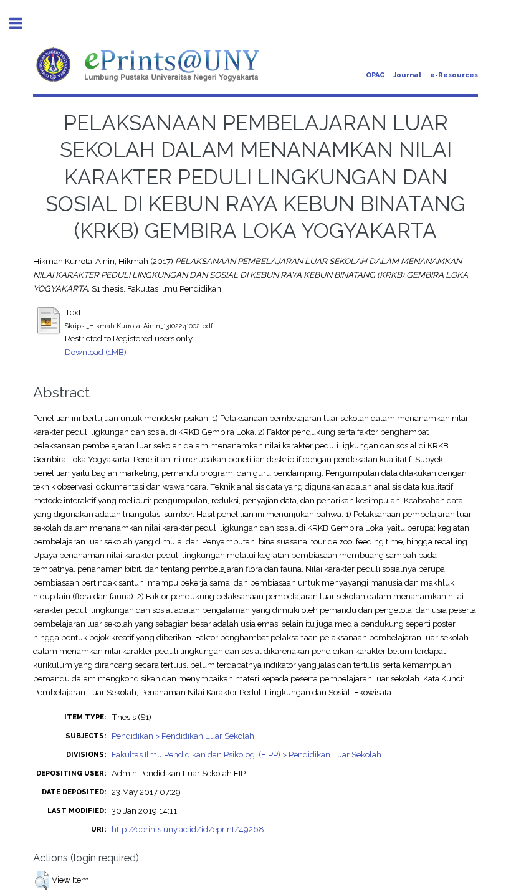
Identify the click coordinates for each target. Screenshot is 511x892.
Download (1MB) (96, 352)
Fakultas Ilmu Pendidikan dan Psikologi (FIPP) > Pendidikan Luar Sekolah (246, 754)
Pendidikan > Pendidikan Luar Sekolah (183, 736)
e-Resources (454, 75)
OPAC (375, 75)
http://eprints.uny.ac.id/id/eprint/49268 (188, 829)
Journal (407, 75)
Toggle (22, 23)
